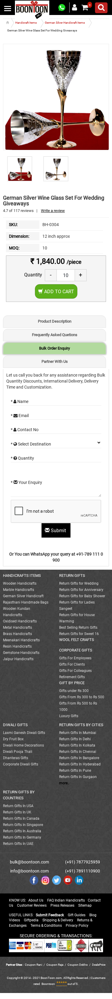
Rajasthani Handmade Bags (25, 602)
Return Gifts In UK (17, 812)
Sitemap (85, 905)
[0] (85, 7)
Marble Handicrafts (18, 590)
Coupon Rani (33, 964)
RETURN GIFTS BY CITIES (81, 725)
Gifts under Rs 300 (74, 691)
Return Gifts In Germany (22, 837)
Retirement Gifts (72, 677)
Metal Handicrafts (17, 627)
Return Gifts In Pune (75, 770)
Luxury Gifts (68, 716)
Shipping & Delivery (57, 920)
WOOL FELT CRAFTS (76, 639)
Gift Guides (76, 915)
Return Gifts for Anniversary (81, 590)
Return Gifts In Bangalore (79, 758)
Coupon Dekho (77, 964)
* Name (19, 401)
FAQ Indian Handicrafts (66, 900)
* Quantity (22, 458)
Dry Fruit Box (13, 739)
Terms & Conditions (46, 925)
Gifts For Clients (72, 664)
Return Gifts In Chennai (77, 752)
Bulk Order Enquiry (54, 348)
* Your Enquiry (26, 482)
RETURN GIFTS (72, 575)
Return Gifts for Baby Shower (82, 596)
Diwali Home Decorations (23, 745)
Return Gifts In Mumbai (77, 733)
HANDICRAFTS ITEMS (22, 575)
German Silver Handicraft (23, 596)
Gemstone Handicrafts (21, 653)
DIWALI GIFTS (15, 725)
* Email (20, 415)
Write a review (53, 210)
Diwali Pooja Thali (17, 752)
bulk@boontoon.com (29, 862)
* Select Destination (31, 444)
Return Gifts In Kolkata (77, 745)
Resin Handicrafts (17, 646)
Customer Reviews (32, 905)
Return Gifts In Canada (21, 818)
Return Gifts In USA (18, 806)
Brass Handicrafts (17, 634)
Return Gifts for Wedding (79, 583)
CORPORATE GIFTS (75, 650)
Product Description (54, 321)
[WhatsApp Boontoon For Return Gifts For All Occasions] (62, 8)
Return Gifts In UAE (18, 844)
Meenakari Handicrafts (21, 640)
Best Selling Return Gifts (78, 627)
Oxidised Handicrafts (20, 621)
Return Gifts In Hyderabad (80, 764)
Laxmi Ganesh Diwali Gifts (24, 733)
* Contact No (25, 429)
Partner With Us (55, 361)
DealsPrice (98, 964)
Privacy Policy (77, 925)
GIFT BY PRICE (72, 683)
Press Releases (62, 905)
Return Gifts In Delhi (75, 739)
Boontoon (48, 984)
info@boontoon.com (29, 871)
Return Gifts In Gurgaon (78, 777)
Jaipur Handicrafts (18, 659)
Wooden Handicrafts (19, 583)
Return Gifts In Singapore (23, 825)
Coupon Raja (55, 964)
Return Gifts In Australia (22, 831)
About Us (35, 900)
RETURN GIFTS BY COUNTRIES (19, 795)
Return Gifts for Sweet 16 (79, 634)
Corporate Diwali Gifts (20, 764)
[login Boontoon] (75, 7)
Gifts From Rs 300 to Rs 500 (81, 697)
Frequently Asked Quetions (54, 335)
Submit (58, 530)
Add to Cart (58, 291)
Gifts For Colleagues (75, 671)
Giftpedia (31, 920)
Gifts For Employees (75, 658)
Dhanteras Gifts (15, 758)
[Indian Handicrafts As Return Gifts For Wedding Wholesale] (32, 9)
